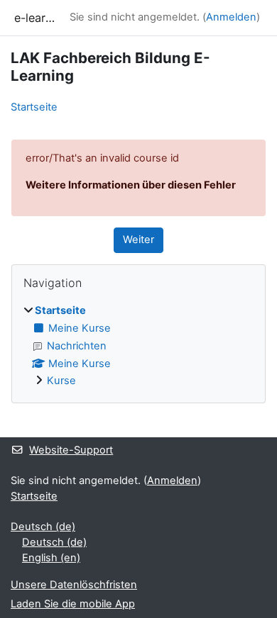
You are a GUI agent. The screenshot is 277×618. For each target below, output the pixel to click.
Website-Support (71, 450)
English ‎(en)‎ (51, 557)
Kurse (61, 380)
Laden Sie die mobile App (73, 603)
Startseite (34, 107)
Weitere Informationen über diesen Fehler (131, 185)
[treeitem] (138, 346)
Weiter (138, 239)
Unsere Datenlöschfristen (74, 584)
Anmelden (231, 17)
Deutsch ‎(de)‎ (43, 526)
